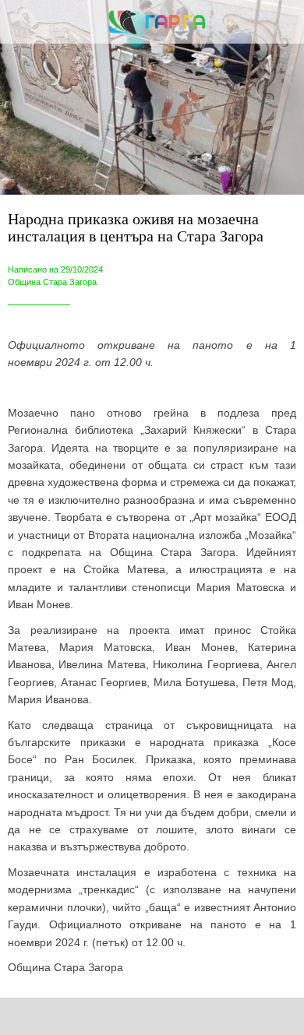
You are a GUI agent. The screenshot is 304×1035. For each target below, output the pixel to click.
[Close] (21, 21)
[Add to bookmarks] (222, 1016)
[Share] (82, 1016)
